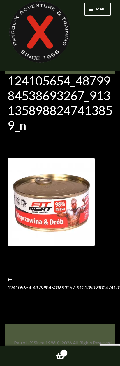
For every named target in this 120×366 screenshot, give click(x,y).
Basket (32, 351)
